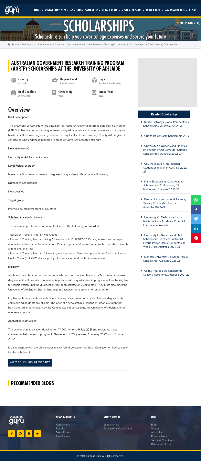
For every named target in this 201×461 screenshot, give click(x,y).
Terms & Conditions (163, 440)
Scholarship (109, 10)
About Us (157, 432)
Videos (49, 10)
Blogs (192, 10)
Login (191, 23)
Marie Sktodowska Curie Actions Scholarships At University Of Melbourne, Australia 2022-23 (163, 185)
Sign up (182, 23)
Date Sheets (63, 432)
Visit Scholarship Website (30, 362)
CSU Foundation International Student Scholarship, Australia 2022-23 (165, 167)
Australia (60, 44)
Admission (76, 10)
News (37, 10)
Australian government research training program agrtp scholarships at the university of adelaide (122, 44)
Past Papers (63, 436)
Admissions (63, 424)
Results (60, 428)
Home (15, 44)
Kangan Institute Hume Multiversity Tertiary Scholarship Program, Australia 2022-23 (164, 203)
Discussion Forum (162, 444)
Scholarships (29, 44)
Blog (154, 424)
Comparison (92, 10)
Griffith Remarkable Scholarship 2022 (167, 136)
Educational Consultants (117, 428)
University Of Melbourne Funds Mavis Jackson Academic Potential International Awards (164, 221)
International (45, 44)
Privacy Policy (159, 436)
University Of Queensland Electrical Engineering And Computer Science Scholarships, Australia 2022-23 (165, 149)
